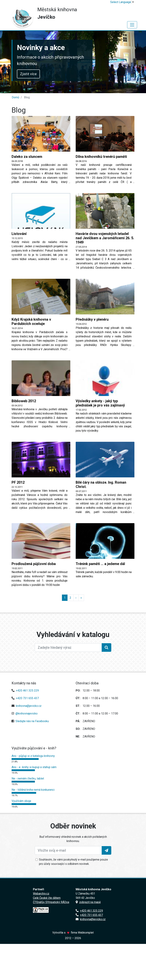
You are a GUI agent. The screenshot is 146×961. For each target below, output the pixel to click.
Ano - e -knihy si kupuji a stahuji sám (34, 767)
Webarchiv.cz (41, 893)
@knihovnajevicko (26, 713)
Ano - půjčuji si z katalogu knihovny (33, 756)
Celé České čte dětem (47, 898)
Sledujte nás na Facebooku (32, 721)
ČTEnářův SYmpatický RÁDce (51, 902)
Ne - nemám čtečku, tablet (28, 778)
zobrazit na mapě (90, 902)
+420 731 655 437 (27, 698)
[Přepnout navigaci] (132, 24)
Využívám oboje (21, 801)
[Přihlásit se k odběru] (106, 850)
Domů (15, 97)
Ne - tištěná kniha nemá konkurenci (33, 789)
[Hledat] (106, 647)
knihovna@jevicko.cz (28, 706)
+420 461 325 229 (27, 690)
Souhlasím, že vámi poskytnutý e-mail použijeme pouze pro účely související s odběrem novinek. (73, 862)
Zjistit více (28, 74)
